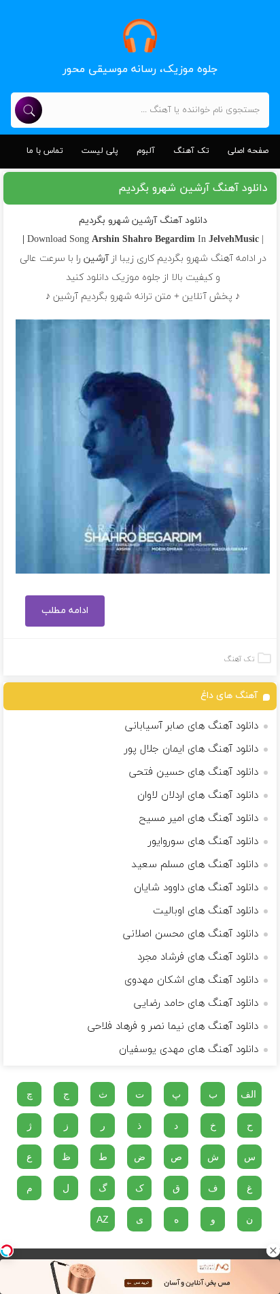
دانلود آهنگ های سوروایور (203, 842)
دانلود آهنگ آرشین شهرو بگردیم (193, 188)
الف (248, 1094)
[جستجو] (28, 110)
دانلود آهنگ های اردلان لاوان (197, 795)
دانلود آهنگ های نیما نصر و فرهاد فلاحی (173, 1026)
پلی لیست (100, 150)
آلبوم (146, 150)
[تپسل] (7, 1250)
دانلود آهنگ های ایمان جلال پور (191, 749)
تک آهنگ (191, 150)
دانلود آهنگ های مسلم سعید (194, 865)
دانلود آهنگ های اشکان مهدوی (191, 980)
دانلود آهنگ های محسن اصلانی (190, 934)
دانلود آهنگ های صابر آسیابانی (191, 726)
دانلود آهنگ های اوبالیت (205, 911)
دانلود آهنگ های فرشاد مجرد (197, 957)
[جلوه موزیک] (140, 35)
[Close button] (273, 1250)
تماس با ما (45, 150)
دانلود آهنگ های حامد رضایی (196, 1003)
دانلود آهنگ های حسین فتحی (193, 772)
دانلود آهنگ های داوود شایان (196, 888)
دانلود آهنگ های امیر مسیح (198, 818)
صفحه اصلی (248, 150)
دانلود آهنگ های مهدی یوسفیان (188, 1050)
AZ (103, 1219)
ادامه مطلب (64, 610)
